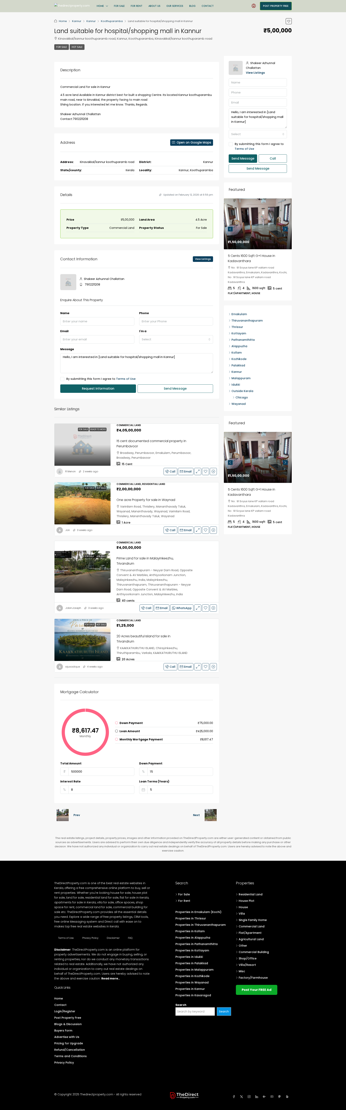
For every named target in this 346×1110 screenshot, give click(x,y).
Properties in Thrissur (190, 918)
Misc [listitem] (242, 971)
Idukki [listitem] (235, 365)
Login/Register (64, 1011)
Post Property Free (67, 1018)
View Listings (203, 259)
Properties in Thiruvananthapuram (200, 925)
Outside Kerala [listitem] (242, 371)
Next (196, 815)
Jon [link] (67, 530)
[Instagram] (250, 1097)
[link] (82, 445)
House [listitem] (243, 907)
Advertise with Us (66, 1037)
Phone (144, 313)
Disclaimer (113, 938)
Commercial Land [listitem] (252, 926)
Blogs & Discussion (68, 1024)
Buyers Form (63, 1031)
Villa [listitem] (242, 914)
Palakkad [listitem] (238, 345)
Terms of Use (126, 379)
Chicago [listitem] (241, 377)
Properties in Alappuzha (192, 938)
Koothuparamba (112, 21)
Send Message (175, 388)
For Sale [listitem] (184, 894)
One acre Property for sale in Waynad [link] (146, 500)
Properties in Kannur (190, 989)
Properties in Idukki (189, 957)
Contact (208, 6)
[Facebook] (234, 1097)
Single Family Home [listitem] (253, 920)
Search (180, 1005)
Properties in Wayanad (192, 982)
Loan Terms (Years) (154, 781)
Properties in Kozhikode (192, 976)
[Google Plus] (265, 1097)
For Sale (119, 6)
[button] (289, 21)
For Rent (136, 6)
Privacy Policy (90, 938)
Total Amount (70, 763)
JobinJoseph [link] (73, 608)
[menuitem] (253, 6)
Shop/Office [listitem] (247, 958)
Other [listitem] (243, 946)
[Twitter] (242, 1097)
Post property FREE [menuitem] (276, 6)
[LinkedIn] (257, 1097)
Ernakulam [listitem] (239, 294)
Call (172, 472)
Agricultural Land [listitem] (251, 939)
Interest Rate (70, 781)
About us (154, 6)
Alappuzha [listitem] (239, 326)
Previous (230, 223)
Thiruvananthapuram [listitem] (247, 301)
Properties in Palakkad (191, 963)
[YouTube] (273, 1097)
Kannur (76, 21)
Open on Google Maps (193, 142)
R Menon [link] (70, 471)
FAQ (130, 938)
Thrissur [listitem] (237, 307)
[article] (258, 239)
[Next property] (211, 815)
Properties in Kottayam (192, 950)
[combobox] (176, 339)
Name (64, 313)
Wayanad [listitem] (238, 384)
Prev (76, 815)
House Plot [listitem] (246, 901)
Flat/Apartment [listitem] (250, 933)
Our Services (174, 6)
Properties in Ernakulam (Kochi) (198, 912)
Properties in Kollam (190, 931)
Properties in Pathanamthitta (196, 944)
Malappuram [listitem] (240, 358)
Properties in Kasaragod (193, 995)
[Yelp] (288, 1097)
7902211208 (92, 285)
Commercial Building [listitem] (254, 952)
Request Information (98, 388)
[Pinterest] (280, 1097)
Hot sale (77, 47)
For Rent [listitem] (184, 901)
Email (64, 331)
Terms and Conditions (70, 1056)
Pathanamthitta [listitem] (243, 320)
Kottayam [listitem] (238, 313)
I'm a (142, 331)
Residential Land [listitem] (251, 894)
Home (100, 6)
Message (67, 349)
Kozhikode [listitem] (238, 339)
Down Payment (150, 763)
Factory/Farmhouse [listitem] (253, 978)
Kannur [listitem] (236, 352)
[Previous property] (63, 815)
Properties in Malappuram (194, 970)
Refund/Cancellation (69, 1050)
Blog (192, 6)
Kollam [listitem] (236, 333)
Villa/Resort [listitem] (247, 965)
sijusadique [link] (72, 666)
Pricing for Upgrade (68, 1043)
